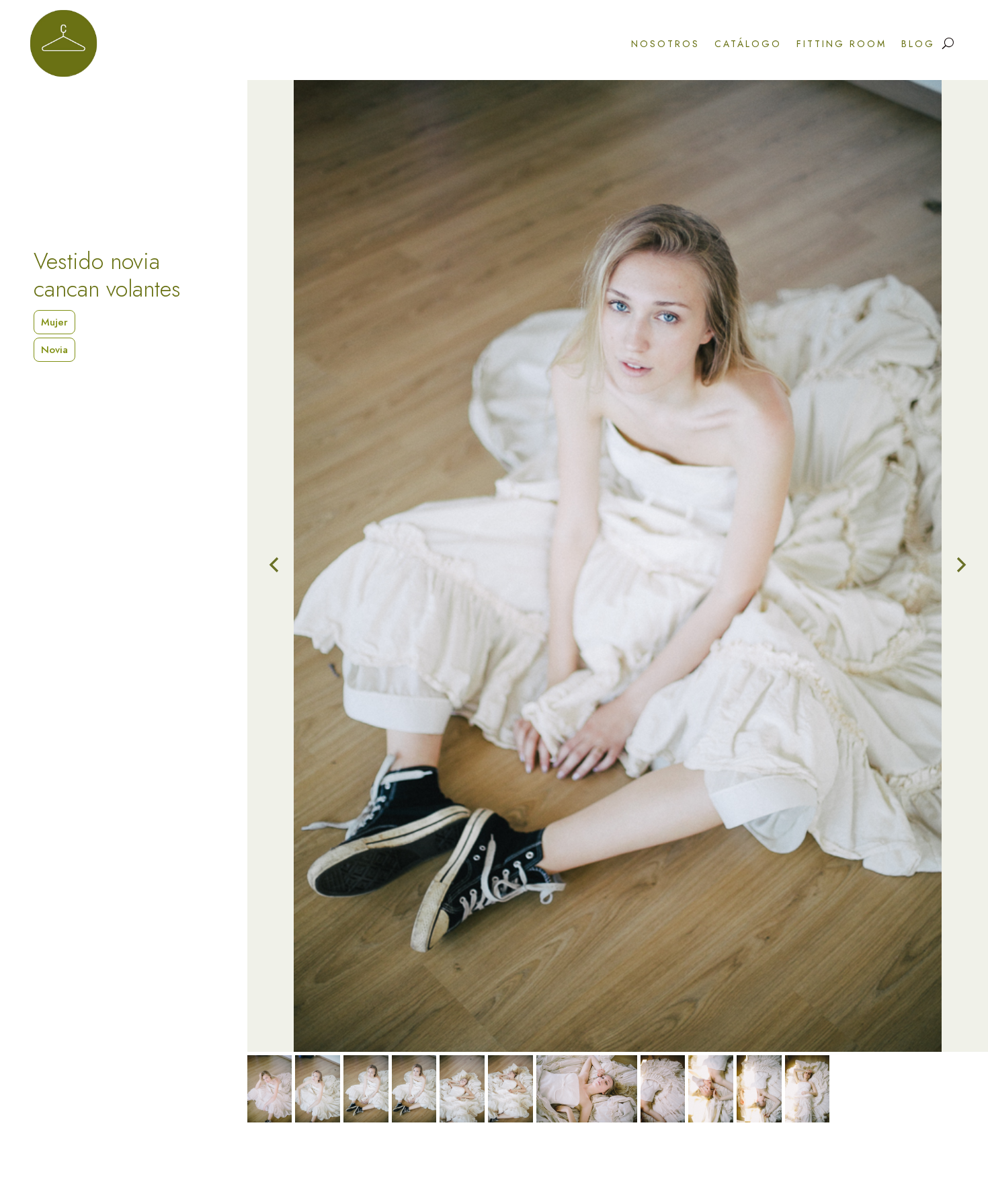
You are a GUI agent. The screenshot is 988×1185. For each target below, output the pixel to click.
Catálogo (748, 43)
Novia (54, 349)
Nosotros (665, 43)
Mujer (54, 322)
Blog (918, 43)
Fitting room (841, 43)
